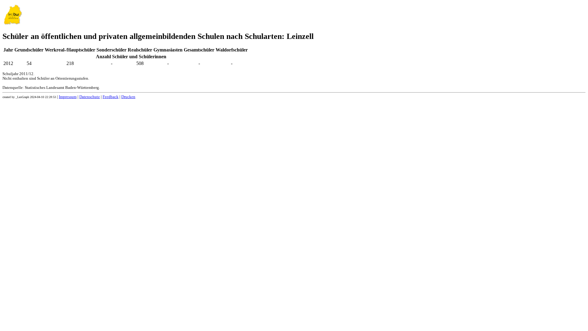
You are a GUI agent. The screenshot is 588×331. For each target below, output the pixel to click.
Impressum (68, 97)
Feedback (111, 97)
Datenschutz (89, 97)
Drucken (128, 97)
